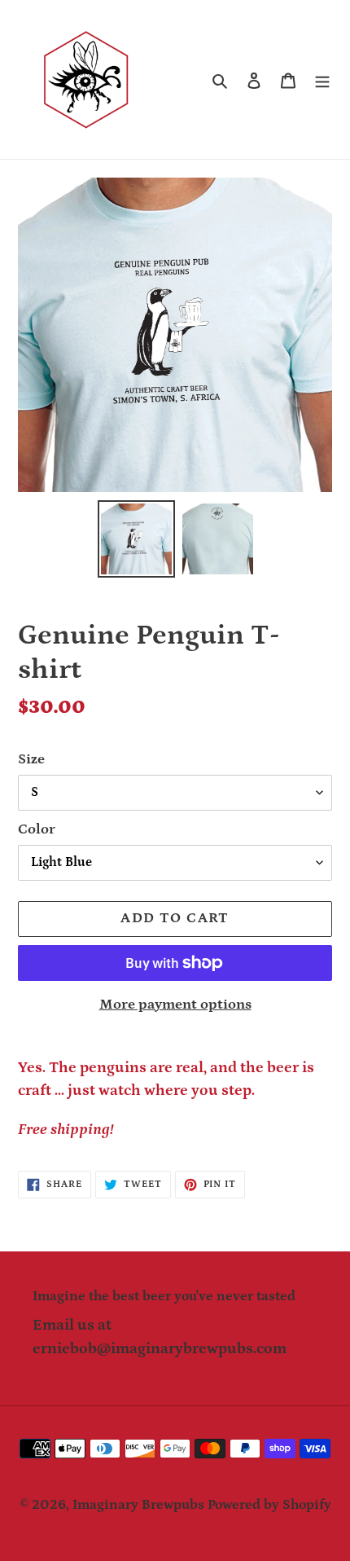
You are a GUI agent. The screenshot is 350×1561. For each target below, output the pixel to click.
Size (31, 759)
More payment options (175, 1004)
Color (36, 829)
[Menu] (322, 79)
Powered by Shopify (269, 1505)
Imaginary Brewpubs (138, 1505)
